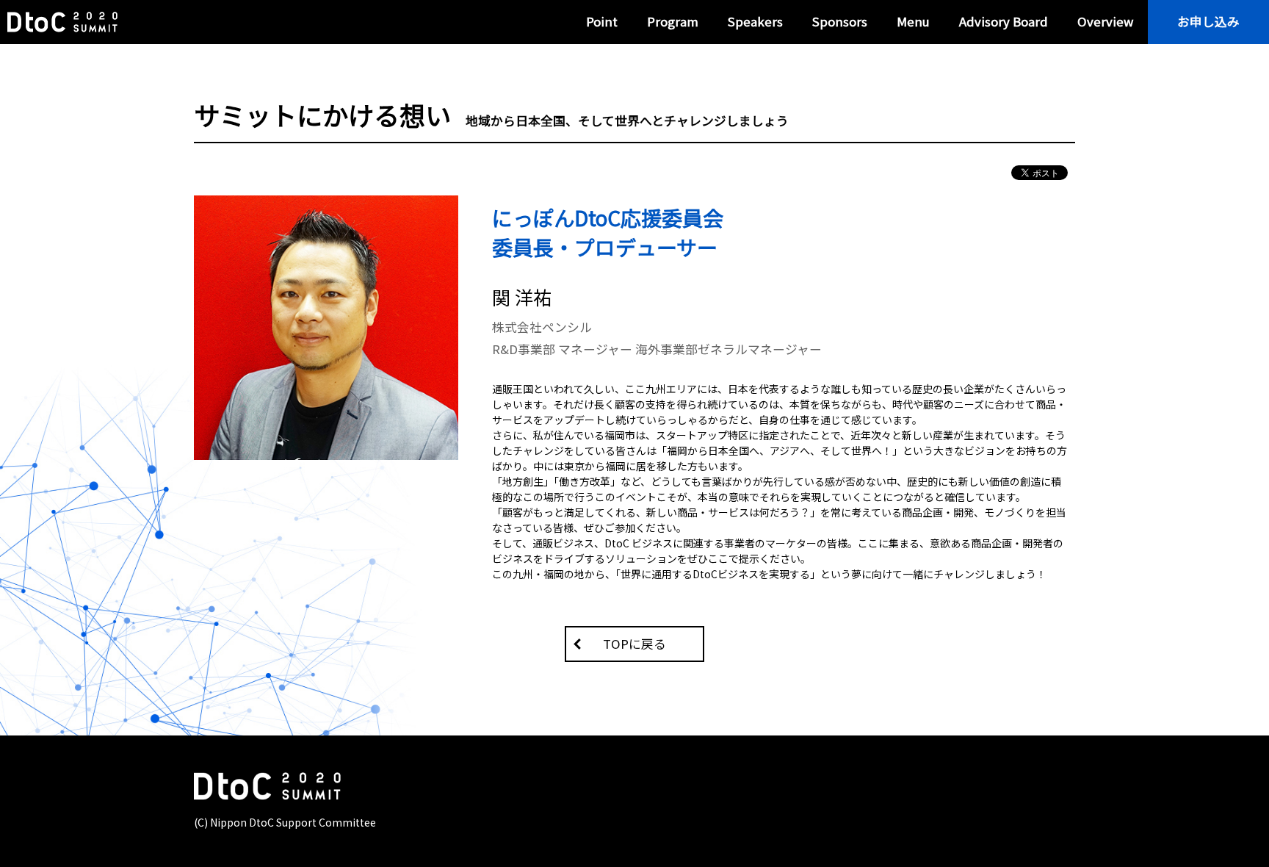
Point (602, 21)
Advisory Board (1003, 21)
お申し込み (1208, 21)
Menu (913, 21)
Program (672, 21)
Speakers (755, 21)
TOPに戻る (634, 643)
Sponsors (839, 21)
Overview (1105, 21)
